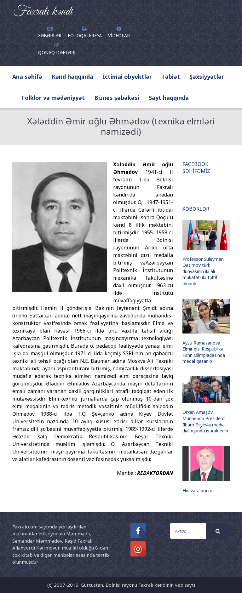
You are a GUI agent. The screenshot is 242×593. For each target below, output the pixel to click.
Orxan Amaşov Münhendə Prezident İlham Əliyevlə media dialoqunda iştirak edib (205, 421)
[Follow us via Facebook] (138, 530)
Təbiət (170, 76)
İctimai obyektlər (127, 76)
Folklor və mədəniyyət (53, 97)
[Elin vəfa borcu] (206, 464)
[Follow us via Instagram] (138, 548)
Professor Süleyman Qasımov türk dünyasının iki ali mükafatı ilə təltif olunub (203, 271)
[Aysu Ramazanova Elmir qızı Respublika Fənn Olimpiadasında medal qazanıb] (206, 316)
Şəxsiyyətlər (206, 76)
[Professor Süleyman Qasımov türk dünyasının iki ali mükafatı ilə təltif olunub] (206, 235)
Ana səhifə (27, 76)
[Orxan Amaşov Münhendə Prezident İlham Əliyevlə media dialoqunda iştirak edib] (206, 389)
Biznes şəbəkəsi (116, 97)
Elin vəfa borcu (197, 490)
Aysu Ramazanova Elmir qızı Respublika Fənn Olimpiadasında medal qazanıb (203, 352)
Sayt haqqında (169, 97)
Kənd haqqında (72, 76)
